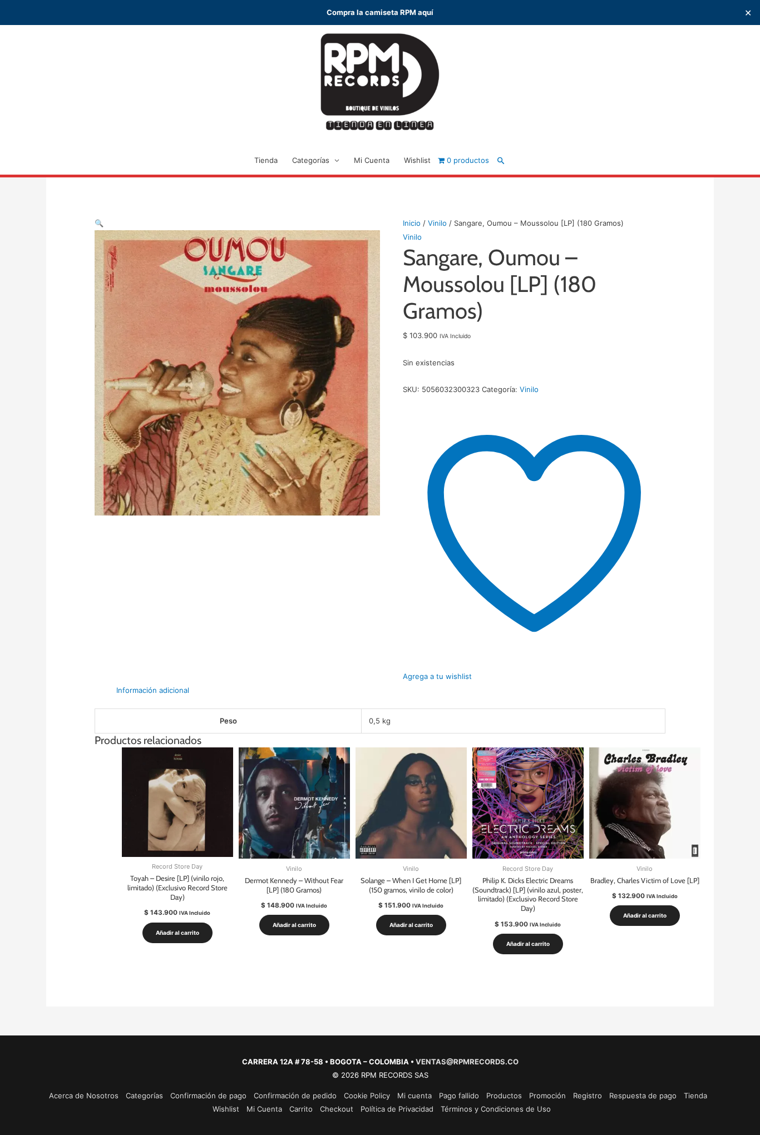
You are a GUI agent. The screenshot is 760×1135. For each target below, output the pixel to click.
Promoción (547, 1095)
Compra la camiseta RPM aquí (380, 12)
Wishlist (417, 160)
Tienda (266, 160)
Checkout (336, 1108)
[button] (501, 160)
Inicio (412, 223)
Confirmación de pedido (295, 1095)
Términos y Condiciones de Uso (496, 1108)
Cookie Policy (367, 1095)
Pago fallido (459, 1095)
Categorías (310, 160)
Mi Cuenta (371, 160)
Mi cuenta (414, 1095)
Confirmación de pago (208, 1095)
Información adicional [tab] (152, 690)
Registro (587, 1095)
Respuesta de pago (643, 1095)
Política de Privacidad (397, 1108)
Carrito (301, 1108)
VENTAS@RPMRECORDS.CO (467, 1061)
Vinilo (437, 223)
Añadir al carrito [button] (177, 932)
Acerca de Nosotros (84, 1095)
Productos (504, 1095)
